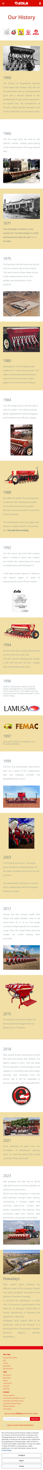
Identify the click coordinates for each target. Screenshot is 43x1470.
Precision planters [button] (9, 1395)
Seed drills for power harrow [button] (12, 1403)
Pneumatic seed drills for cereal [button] (13, 1401)
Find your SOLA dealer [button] (10, 1358)
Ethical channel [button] (8, 1369)
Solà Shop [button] (6, 1389)
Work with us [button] (7, 1375)
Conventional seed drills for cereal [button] (14, 1398)
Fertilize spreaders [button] (9, 1406)
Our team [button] (6, 1386)
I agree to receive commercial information (20, 1425)
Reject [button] (21, 1461)
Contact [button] (5, 1363)
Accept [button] (21, 1466)
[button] (21, 3)
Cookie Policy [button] (6, 1450)
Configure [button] (21, 1455)
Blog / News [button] (7, 1378)
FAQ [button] (4, 1360)
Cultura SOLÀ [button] (7, 1383)
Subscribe (35, 1419)
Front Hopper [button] (7, 1409)
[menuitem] (21, 1357)
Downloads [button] (6, 1366)
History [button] (5, 1381)
